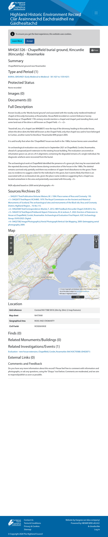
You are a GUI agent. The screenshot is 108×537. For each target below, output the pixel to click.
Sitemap (27, 530)
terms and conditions (82, 291)
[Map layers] (11, 238)
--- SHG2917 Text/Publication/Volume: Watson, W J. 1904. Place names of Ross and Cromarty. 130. (49, 196)
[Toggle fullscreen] (96, 238)
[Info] (11, 248)
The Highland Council (33, 534)
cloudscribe (95, 526)
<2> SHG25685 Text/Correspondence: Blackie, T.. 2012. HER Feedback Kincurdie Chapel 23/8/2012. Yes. (52, 209)
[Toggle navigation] (96, 13)
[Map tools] (11, 252)
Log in (97, 530)
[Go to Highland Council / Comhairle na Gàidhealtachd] (16, 5)
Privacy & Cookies (32, 526)
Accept (30, 41)
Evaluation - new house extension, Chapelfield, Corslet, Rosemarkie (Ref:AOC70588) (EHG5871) (49, 352)
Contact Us (28, 520)
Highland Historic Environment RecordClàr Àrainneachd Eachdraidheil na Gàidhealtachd (45, 19)
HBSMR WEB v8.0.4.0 (91, 523)
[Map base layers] (11, 243)
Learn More (17, 41)
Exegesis (79, 520)
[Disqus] (54, 414)
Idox (88, 520)
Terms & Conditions (32, 523)
